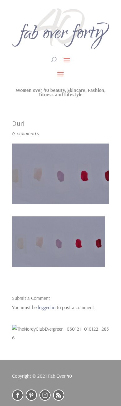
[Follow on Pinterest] (31, 395)
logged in (47, 307)
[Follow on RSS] (58, 395)
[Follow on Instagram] (45, 395)
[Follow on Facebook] (17, 395)
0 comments (25, 133)
